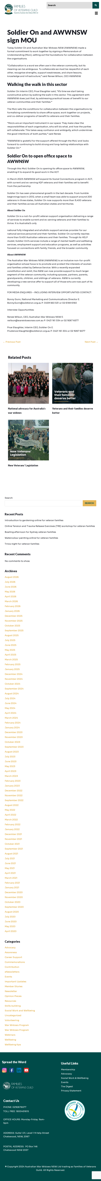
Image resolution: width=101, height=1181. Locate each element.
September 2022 (14, 800)
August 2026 (12, 577)
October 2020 (12, 902)
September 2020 (14, 907)
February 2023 (13, 781)
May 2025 (10, 650)
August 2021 (11, 853)
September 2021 (14, 848)
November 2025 (13, 620)
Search (9, 498)
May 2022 (10, 810)
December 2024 (13, 674)
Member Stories (13, 986)
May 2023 (10, 766)
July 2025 (10, 640)
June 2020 (11, 921)
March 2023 (11, 776)
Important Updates (15, 981)
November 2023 (14, 737)
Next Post (91, 342)
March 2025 (11, 659)
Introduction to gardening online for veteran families (34, 520)
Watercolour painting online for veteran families (31, 538)
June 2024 (10, 703)
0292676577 (19, 1107)
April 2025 (10, 654)
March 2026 (11, 601)
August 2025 (12, 635)
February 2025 (12, 664)
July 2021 (10, 858)
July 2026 (10, 582)
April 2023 (10, 771)
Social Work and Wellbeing (20, 1010)
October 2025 (12, 625)
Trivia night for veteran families (22, 544)
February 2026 (13, 606)
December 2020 (14, 892)
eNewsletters (12, 971)
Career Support (13, 957)
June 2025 (10, 645)
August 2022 (12, 805)
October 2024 (12, 683)
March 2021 (11, 878)
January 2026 (12, 611)
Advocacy (10, 947)
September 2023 (14, 747)
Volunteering (12, 1020)
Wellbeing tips (13, 1044)
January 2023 (12, 785)
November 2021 (13, 839)
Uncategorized (13, 1015)
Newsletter (11, 991)
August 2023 (12, 751)
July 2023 (10, 756)
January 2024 (12, 727)
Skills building (13, 1006)
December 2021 (13, 834)
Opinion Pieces (13, 996)
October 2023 (12, 742)
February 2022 (12, 824)
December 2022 (13, 790)
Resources (10, 1001)
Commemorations (15, 962)
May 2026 (10, 591)
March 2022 (11, 819)
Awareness (11, 952)
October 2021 (12, 844)
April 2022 (10, 814)
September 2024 (14, 688)
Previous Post (12, 342)
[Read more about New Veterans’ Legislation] (28, 439)
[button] (96, 13)
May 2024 (10, 708)
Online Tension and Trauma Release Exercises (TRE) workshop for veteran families (50, 526)
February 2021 (12, 882)
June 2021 (10, 863)
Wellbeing (10, 1039)
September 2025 (14, 630)
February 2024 (13, 722)
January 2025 (12, 669)
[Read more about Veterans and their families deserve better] (72, 383)
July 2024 (10, 698)
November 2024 (14, 679)
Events (8, 976)
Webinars (10, 1035)
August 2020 (12, 911)
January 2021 (12, 887)
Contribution (12, 967)
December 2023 (13, 732)
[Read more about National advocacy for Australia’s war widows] (28, 383)
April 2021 (10, 873)
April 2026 (10, 596)
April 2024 (10, 713)
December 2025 (13, 616)
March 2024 (11, 718)
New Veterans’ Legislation (23, 465)
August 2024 (12, 693)
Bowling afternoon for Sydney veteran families (30, 532)
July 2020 (10, 916)
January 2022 (12, 829)
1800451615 (22, 1111)
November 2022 (13, 795)
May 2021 (10, 868)
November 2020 (14, 897)
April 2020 (10, 931)
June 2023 (10, 761)
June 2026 (10, 586)
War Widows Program (17, 1025)
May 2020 (10, 926)
